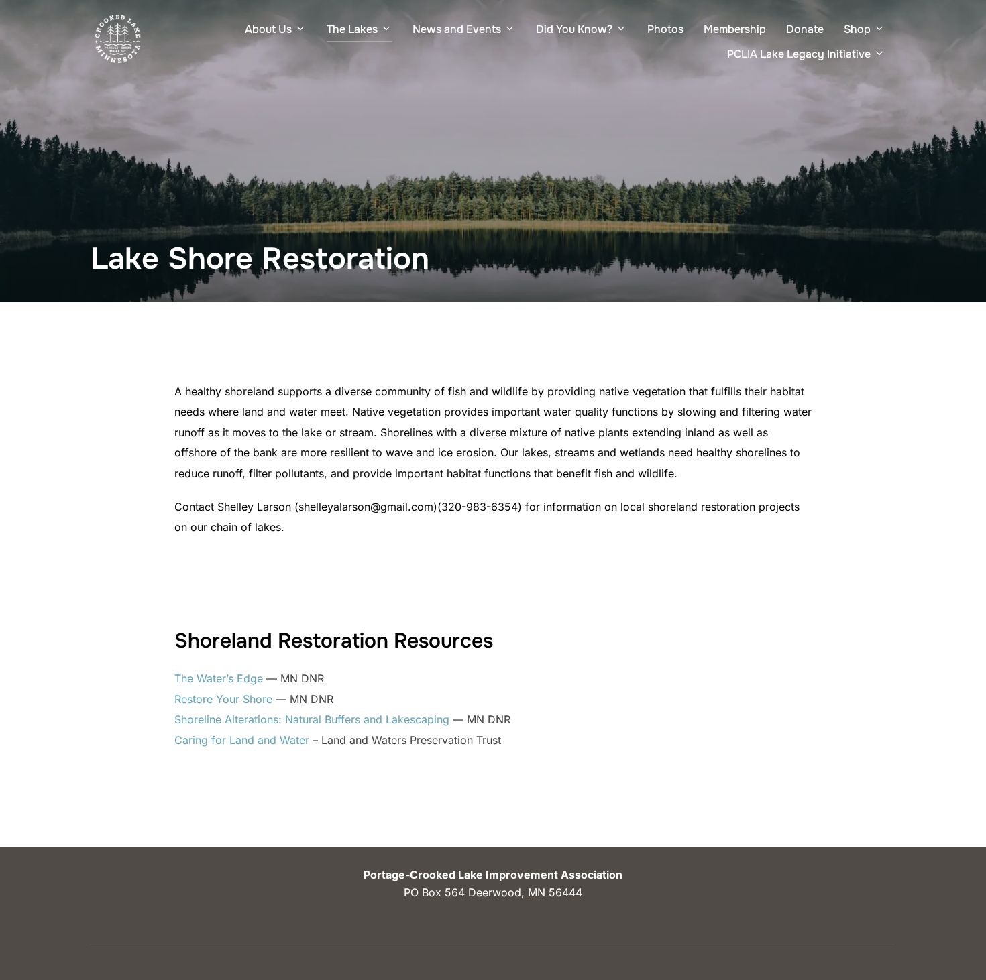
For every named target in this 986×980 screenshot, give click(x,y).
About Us (268, 29)
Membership (735, 29)
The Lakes (352, 29)
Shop (857, 29)
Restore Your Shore (223, 699)
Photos (665, 29)
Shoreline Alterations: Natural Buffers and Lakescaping (313, 719)
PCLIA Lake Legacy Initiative (799, 54)
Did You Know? (574, 29)
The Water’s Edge (220, 678)
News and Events (457, 29)
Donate (805, 29)
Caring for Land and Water (241, 740)
